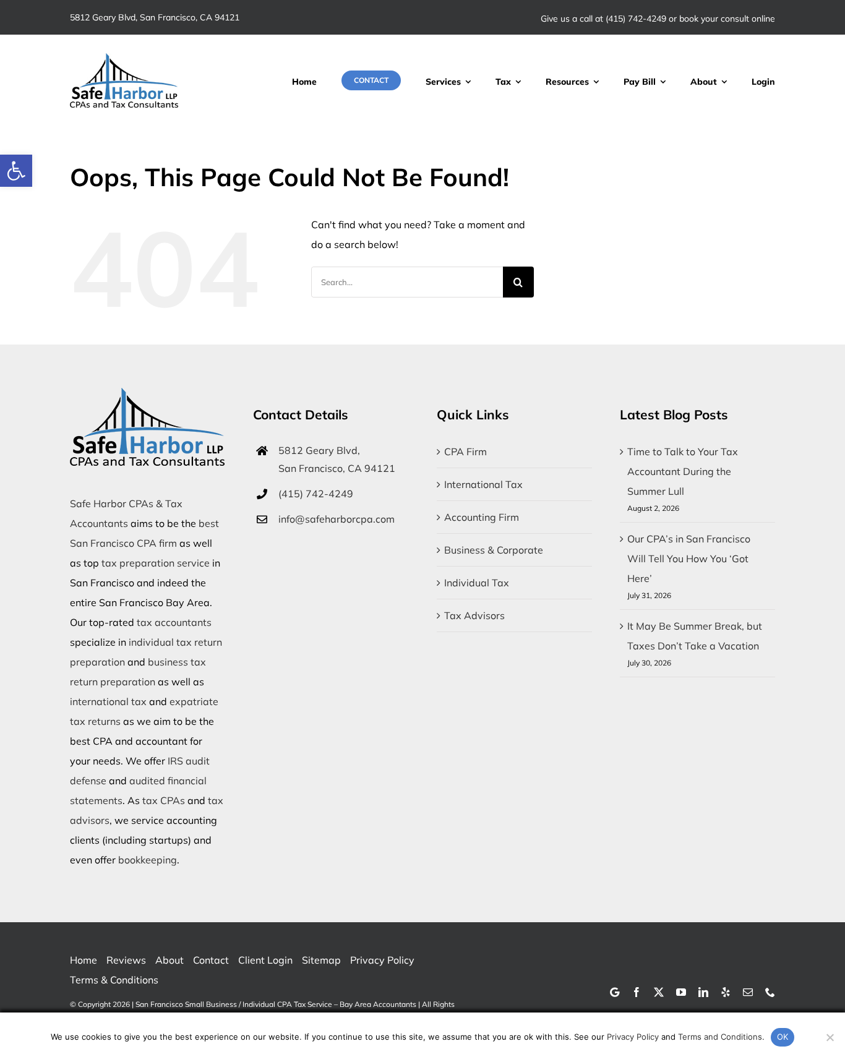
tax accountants (174, 622)
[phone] (770, 992)
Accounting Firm (481, 517)
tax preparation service (155, 563)
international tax (108, 701)
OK (783, 1037)
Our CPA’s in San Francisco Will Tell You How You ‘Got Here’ (688, 559)
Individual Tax (476, 582)
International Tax (483, 484)
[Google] (614, 992)
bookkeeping (147, 860)
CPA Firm (465, 451)
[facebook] (636, 992)
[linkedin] (703, 992)
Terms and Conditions (720, 1037)
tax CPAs (163, 800)
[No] (829, 1037)
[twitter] (659, 992)
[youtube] (681, 992)
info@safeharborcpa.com (336, 519)
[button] (16, 171)
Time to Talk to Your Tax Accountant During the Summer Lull (682, 471)
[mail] (748, 992)
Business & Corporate (493, 550)
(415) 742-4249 (636, 18)
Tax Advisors (474, 615)
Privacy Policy (633, 1037)
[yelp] (726, 992)
